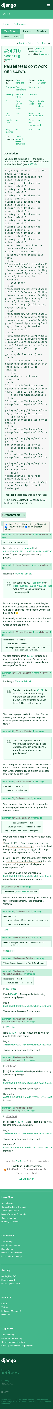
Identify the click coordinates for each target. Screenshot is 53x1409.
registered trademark (24, 1402)
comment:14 (8, 1057)
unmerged (20, 142)
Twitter (4, 1307)
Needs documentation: (36, 114)
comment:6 (7, 781)
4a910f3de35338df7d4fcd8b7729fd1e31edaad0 (27, 1097)
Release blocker (19, 95)
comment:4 (7, 673)
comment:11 (8, 958)
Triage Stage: (31, 102)
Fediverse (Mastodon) (11, 1311)
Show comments (16, 527)
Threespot (8, 1384)
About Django (7, 1203)
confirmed (28, 548)
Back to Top (27, 1179)
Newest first (27, 524)
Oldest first (13, 524)
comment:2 (7, 565)
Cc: (7, 101)
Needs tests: (9, 121)
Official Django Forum (10, 1284)
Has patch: (8, 114)
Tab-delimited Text (26, 1173)
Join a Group (7, 1242)
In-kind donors (10, 1372)
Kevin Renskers (20, 81)
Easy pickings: (10, 130)
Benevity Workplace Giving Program (17, 1346)
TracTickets (21, 1161)
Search (17, 36)
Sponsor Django (8, 1335)
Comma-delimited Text (35, 1169)
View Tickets (11, 31)
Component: (11, 87)
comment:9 (7, 911)
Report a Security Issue (11, 1253)
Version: (32, 87)
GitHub (4, 1304)
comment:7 (7, 798)
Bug (17, 56)
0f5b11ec (10, 1027)
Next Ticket (42, 43)
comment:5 (7, 731)
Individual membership (11, 1256)
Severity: (10, 94)
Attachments (14, 515)
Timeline (41, 31)
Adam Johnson (42, 81)
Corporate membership (11, 1338)
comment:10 (8, 937)
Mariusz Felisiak (23, 573)
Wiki (6, 36)
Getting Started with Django (13, 1207)
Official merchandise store (13, 1342)
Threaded (41, 524)
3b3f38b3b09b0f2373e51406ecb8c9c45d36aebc (28, 876)
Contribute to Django (10, 1245)
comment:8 (7, 818)
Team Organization (10, 1211)
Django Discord (8, 1280)
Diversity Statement (10, 1222)
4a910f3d (10, 988)
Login (6, 24)
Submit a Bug (7, 1249)
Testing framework (21, 88)
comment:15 (8, 1107)
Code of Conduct (8, 1218)
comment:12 (8, 971)
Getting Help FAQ (8, 1276)
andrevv (8, 1392)
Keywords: (33, 94)
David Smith (18, 107)
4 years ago (39, 48)
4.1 (39, 87)
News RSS (6, 1315)
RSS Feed (12, 1169)
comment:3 (7, 632)
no (39, 113)
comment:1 (7, 534)
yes (17, 113)
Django (8, 5)
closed (8, 56)
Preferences (20, 24)
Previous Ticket (26, 43)
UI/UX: (31, 129)
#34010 (12, 51)
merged (19, 137)
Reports (27, 31)
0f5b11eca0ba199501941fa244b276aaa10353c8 (27, 1147)
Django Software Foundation (14, 1214)
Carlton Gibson (19, 102)
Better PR (10, 950)
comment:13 (8, 1019)
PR (6, 930)
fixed (8, 60)
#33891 (32, 164)
